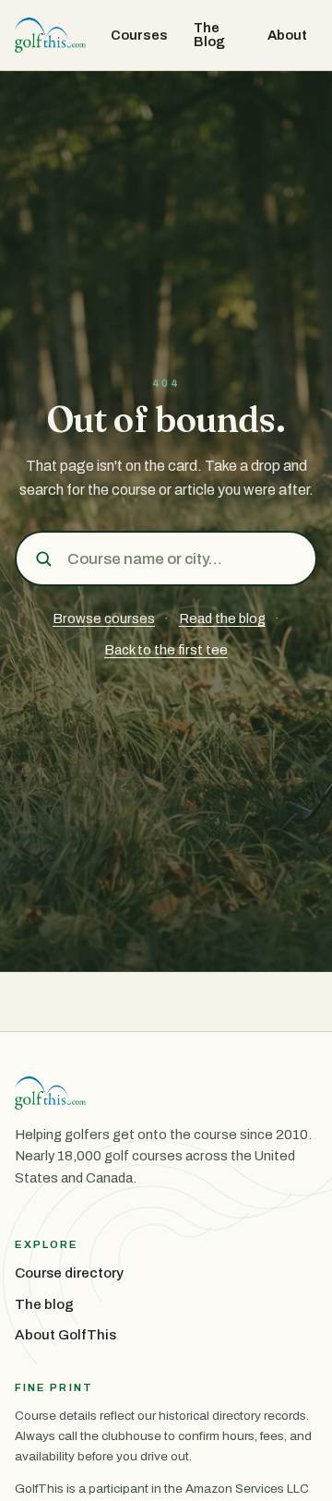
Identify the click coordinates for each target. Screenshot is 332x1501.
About (287, 35)
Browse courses (104, 618)
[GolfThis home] (50, 35)
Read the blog (222, 618)
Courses (139, 35)
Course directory (69, 1273)
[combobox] (185, 559)
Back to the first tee (166, 649)
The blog (44, 1304)
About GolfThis (65, 1334)
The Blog (209, 34)
